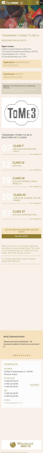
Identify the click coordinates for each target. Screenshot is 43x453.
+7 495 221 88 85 (11, 393)
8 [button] (27, 355)
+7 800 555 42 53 (11, 381)
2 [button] (15, 355)
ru (41, 3)
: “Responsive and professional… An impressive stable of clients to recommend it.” (21, 341)
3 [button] (17, 355)
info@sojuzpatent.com (13, 403)
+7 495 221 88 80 (11, 384)
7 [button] (25, 355)
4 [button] (19, 355)
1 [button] (13, 355)
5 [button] (21, 355)
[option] (21, 14)
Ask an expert (21, 236)
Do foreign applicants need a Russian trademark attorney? (18, 259)
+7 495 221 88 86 (11, 396)
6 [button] (23, 355)
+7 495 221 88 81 (11, 386)
